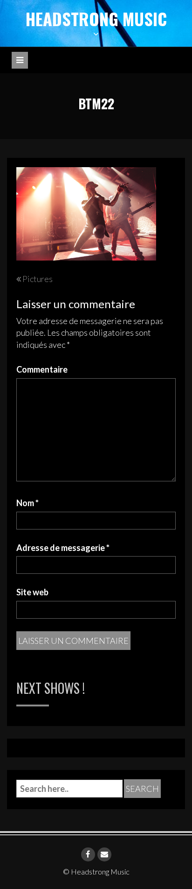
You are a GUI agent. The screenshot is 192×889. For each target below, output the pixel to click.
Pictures (37, 279)
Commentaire (42, 369)
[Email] (104, 854)
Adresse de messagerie (63, 548)
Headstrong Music (96, 18)
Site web (32, 592)
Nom (27, 503)
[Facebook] (88, 854)
